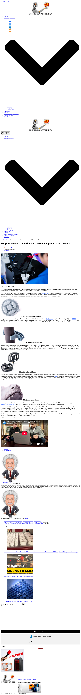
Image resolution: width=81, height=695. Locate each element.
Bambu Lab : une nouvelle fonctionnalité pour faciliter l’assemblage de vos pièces (22, 521)
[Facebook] (10, 22)
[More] (10, 30)
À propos (6, 449)
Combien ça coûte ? (9, 115)
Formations (6, 116)
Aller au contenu (5, 1)
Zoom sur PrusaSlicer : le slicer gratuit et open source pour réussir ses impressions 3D (23, 522)
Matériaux (9, 107)
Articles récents (7, 450)
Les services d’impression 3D (11, 114)
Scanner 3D (7, 111)
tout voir (26, 518)
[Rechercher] (23, 604)
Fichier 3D (9, 108)
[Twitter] (10, 25)
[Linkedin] (10, 28)
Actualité (6, 112)
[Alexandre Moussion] (10, 481)
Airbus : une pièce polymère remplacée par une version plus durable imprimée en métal (23, 523)
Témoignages (10, 109)
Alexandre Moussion (11, 247)
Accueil (6, 16)
